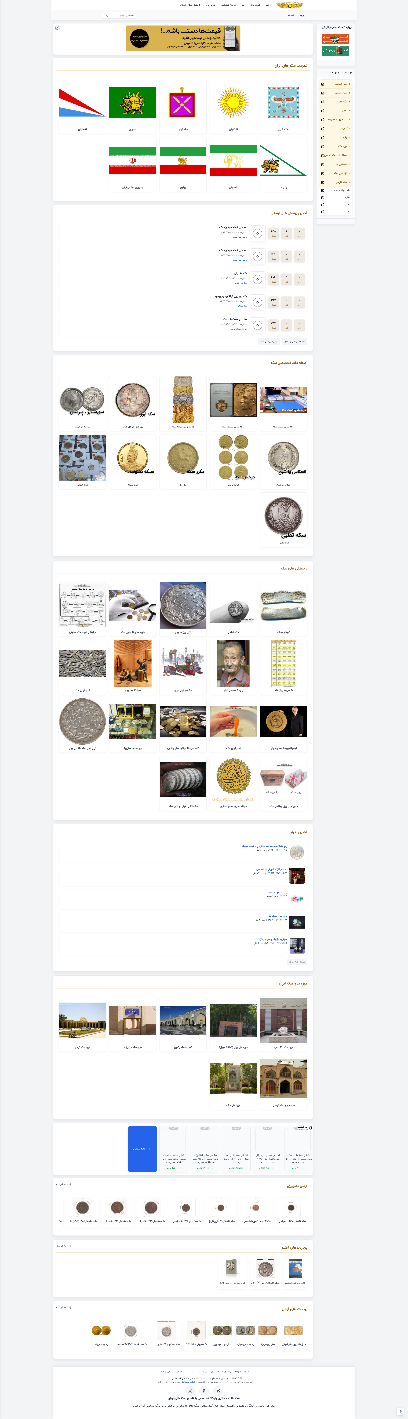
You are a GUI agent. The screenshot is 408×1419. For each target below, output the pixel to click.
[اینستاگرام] (190, 1391)
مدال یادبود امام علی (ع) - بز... (265, 1283)
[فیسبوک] (204, 1391)
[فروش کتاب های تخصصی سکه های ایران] (335, 44)
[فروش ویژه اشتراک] (183, 39)
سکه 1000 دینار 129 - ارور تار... (166, 1345)
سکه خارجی (341, 182)
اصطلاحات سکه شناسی (335, 155)
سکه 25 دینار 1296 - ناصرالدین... (186, 1221)
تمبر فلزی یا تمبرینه (337, 120)
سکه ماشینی (341, 93)
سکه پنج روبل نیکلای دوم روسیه (231, 296)
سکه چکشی (341, 84)
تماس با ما (190, 1372)
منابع (179, 1372)
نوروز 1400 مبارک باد (278, 916)
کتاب (344, 129)
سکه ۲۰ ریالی (240, 273)
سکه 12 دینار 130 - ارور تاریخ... (221, 1221)
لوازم (345, 137)
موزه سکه (342, 146)
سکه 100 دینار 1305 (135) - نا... (82, 1221)
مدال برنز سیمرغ (268, 1345)
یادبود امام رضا (101, 1345)
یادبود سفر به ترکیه (245, 1345)
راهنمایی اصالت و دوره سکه (233, 227)
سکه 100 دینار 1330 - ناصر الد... (151, 1221)
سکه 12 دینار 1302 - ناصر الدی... (291, 1221)
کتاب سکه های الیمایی (295, 1283)
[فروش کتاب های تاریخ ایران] (335, 55)
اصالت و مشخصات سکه (235, 319)
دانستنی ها (341, 164)
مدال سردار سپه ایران (222, 1345)
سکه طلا (343, 102)
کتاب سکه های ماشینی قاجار (232, 1283)
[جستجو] (106, 15)
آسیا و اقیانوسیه (341, 190)
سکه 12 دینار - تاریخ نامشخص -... (255, 1221)
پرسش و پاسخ (206, 1372)
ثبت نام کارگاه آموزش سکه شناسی (271, 870)
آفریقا (346, 197)
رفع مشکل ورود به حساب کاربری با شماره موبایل (264, 846)
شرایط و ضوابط (242, 1372)
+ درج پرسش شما (269, 341)
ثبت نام (291, 15)
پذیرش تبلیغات (167, 1372)
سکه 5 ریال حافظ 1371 (196, 1345)
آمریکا (346, 212)
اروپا (347, 205)
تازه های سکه (340, 173)
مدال (344, 111)
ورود (302, 15)
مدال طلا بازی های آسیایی (293, 1345)
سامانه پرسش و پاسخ (294, 341)
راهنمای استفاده (224, 1372)
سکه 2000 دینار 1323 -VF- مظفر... (131, 1345)
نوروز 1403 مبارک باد (277, 893)
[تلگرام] (218, 1391)
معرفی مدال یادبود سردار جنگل (273, 939)
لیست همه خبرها (297, 962)
